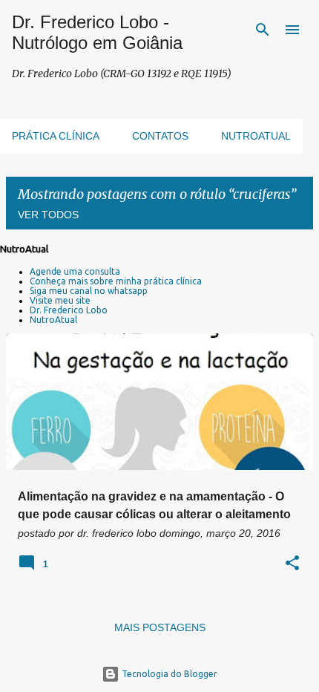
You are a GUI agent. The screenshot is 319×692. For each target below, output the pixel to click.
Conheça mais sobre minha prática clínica (116, 281)
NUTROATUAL (256, 136)
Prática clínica (55, 136)
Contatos (160, 136)
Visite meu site (60, 300)
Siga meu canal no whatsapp (89, 291)
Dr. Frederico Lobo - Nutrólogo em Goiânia (97, 32)
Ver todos (48, 215)
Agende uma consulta (75, 271)
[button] (292, 564)
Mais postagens (159, 627)
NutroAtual (53, 319)
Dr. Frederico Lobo (69, 310)
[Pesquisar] (263, 30)
